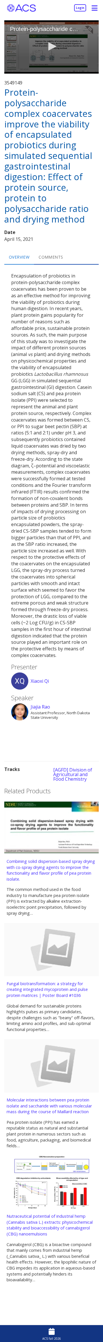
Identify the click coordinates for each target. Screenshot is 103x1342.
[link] (80, 7)
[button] (94, 7)
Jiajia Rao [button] (40, 707)
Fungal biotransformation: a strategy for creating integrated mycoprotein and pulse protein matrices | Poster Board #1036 (47, 989)
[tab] (19, 257)
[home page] (21, 8)
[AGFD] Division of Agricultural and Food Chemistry (72, 774)
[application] (51, 47)
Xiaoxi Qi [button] (40, 681)
